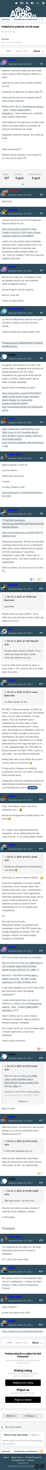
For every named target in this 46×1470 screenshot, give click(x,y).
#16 (41, 1058)
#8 (41, 458)
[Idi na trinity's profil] (4, 62)
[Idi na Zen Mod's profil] (4, 193)
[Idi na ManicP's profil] (4, 512)
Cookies (30, 1460)
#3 (41, 213)
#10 (41, 588)
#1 (41, 63)
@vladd (32, 787)
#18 (41, 1182)
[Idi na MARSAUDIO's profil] (4, 311)
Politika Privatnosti (33, 1457)
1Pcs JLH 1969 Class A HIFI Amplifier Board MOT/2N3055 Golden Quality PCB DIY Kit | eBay (22, 966)
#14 (41, 848)
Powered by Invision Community (23, 1466)
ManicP (34, 641)
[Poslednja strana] (43, 51)
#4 (41, 270)
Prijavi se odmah (23, 1399)
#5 (41, 312)
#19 (41, 1240)
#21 (41, 1300)
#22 (41, 1324)
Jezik (5, 1457)
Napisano (20, 64)
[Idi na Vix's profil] (4, 631)
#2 (41, 194)
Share (12, 1416)
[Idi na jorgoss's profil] (4, 211)
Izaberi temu (16, 1457)
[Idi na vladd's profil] (4, 420)
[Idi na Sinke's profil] (4, 356)
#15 (41, 950)
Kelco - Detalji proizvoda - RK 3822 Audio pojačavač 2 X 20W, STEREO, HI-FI (20, 978)
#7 (41, 422)
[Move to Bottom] (36, 1466)
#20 (41, 1271)
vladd (34, 857)
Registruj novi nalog (23, 1382)
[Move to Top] (42, 1466)
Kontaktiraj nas (18, 1460)
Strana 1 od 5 (23, 51)
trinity (6, 39)
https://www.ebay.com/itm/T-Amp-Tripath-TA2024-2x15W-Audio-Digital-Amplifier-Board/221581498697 (21, 232)
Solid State (18, 42)
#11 (41, 633)
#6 (41, 358)
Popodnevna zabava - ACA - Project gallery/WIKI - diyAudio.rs (22, 110)
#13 (41, 799)
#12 (41, 684)
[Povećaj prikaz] (23, 344)
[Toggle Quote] (5, 597)
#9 (41, 513)
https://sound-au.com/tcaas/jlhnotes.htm (22, 1331)
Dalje (37, 51)
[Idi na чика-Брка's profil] (4, 456)
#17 (41, 1120)
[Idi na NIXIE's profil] (4, 682)
